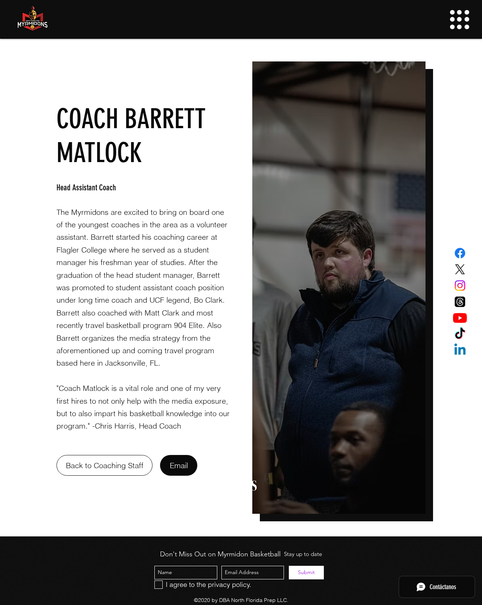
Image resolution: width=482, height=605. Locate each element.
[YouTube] (460, 318)
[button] (459, 19)
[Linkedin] (460, 350)
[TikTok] (460, 334)
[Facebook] (460, 253)
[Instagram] (460, 286)
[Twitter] (460, 269)
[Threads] (460, 302)
